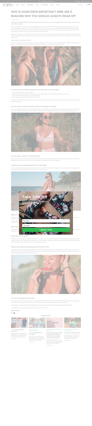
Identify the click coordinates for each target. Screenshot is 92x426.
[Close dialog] (71, 192)
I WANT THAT (46, 230)
